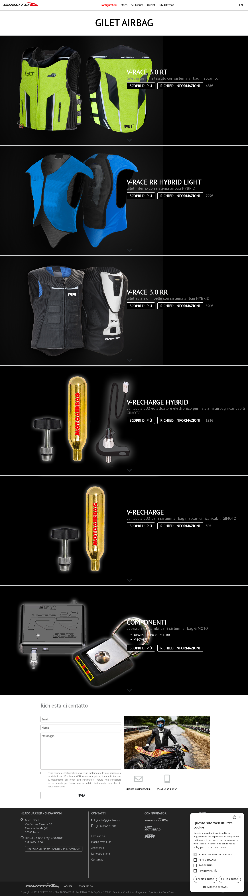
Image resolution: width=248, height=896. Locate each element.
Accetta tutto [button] (205, 879)
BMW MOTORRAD (152, 828)
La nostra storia (100, 853)
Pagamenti (141, 892)
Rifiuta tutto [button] (229, 879)
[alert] (217, 852)
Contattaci (97, 859)
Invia (80, 795)
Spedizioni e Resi (157, 892)
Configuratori (109, 5)
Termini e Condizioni (123, 892)
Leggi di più (220, 847)
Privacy (172, 892)
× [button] (239, 817)
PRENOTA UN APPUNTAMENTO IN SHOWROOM (53, 848)
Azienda (68, 885)
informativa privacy (75, 772)
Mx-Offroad (166, 5)
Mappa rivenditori (101, 842)
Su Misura (137, 5)
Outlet (151, 5)
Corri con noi (98, 836)
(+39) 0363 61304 (167, 788)
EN (241, 5)
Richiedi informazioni (180, 85)
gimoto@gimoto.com (138, 788)
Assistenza (97, 847)
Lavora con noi (85, 885)
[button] (217, 887)
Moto (124, 5)
